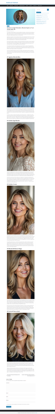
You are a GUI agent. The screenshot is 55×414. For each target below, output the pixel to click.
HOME (7, 5)
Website (7, 400)
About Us (30, 5)
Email (7, 396)
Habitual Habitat (12, 3)
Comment (7, 382)
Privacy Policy (40, 5)
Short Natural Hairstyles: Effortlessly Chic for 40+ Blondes (13, 375)
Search (48, 9)
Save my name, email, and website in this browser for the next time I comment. (18, 404)
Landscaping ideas (22, 5)
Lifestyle (27, 5)
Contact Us (35, 5)
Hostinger (36, 412)
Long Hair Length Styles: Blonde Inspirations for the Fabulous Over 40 (28, 375)
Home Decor (11, 5)
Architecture (16, 5)
